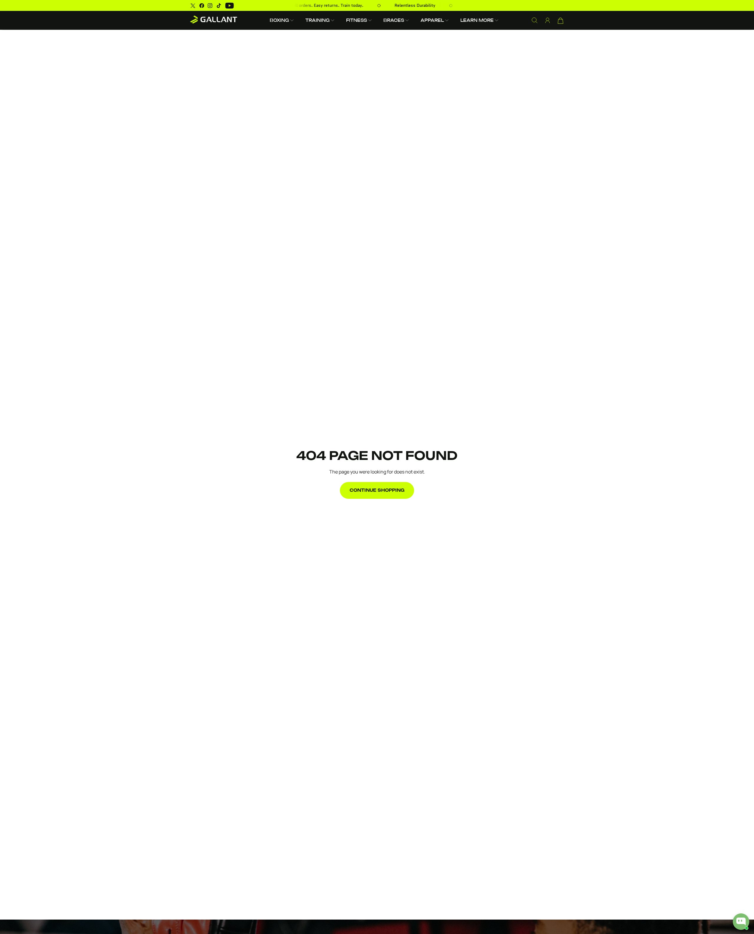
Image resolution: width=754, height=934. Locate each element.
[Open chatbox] (741, 921)
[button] (282, 20)
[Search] (534, 20)
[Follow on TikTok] (219, 6)
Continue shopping (377, 490)
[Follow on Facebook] (201, 6)
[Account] (547, 20)
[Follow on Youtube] (229, 6)
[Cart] (560, 20)
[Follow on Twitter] (193, 6)
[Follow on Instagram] (210, 6)
